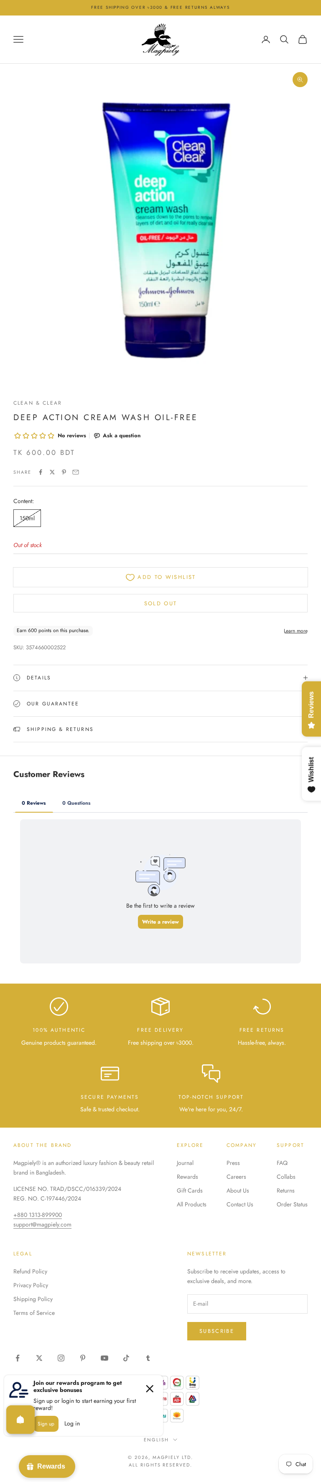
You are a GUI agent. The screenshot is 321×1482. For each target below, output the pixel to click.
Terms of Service (34, 1313)
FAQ (282, 1163)
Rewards (187, 1176)
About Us (238, 1190)
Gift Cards (190, 1190)
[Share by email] (75, 472)
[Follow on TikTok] (126, 1358)
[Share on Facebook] (40, 472)
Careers (236, 1176)
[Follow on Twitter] (39, 1358)
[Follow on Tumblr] (148, 1358)
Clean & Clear (37, 403)
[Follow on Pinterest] (83, 1358)
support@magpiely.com (42, 1224)
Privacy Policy (30, 1285)
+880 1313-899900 (37, 1215)
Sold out (160, 603)
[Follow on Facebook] (17, 1358)
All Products (191, 1204)
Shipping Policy (33, 1299)
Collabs (286, 1176)
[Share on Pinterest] (64, 472)
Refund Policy (30, 1271)
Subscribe (216, 1331)
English (156, 1439)
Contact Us (240, 1204)
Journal (185, 1163)
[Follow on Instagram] (61, 1358)
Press (233, 1163)
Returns (286, 1190)
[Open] (20, 1419)
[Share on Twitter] (52, 472)
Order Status (292, 1204)
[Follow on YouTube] (104, 1358)
